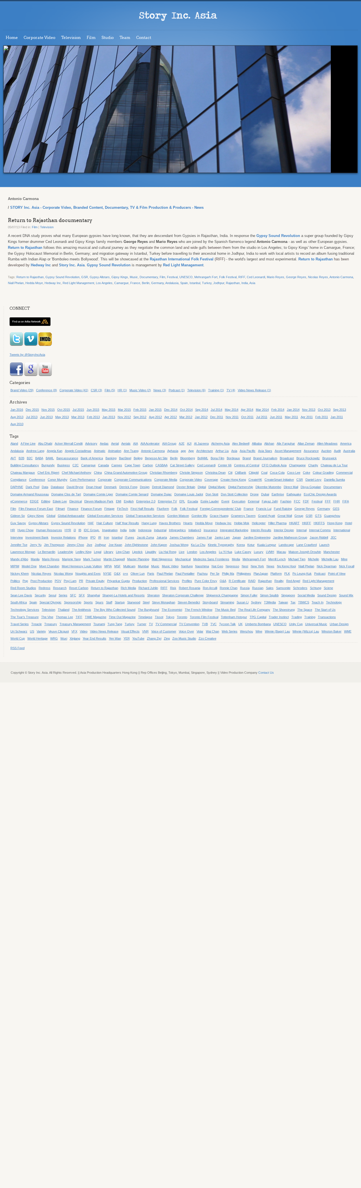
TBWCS (303, 602)
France (135, 283)
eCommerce (18, 501)
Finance (72, 508)
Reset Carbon (78, 588)
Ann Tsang (131, 451)
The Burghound (148, 609)
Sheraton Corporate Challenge (183, 595)
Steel (146, 602)
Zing (167, 638)
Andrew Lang (35, 451)
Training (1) (216, 390)
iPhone (83, 537)
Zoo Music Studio (184, 638)
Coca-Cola (277, 472)
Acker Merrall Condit (69, 443)
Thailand (63, 609)
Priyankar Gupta (118, 581)
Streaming (227, 602)
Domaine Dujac (161, 494)
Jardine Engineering (256, 537)
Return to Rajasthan (25, 247)
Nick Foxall (346, 566)
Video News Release (104, 631)
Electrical (75, 501)
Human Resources (49, 530)
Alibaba (257, 443)
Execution (238, 501)
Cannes (116, 465)
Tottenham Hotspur (234, 617)
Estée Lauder (210, 501)
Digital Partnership (240, 487)
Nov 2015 (48, 409)
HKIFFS (319, 523)
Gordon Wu (199, 515)
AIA (135, 443)
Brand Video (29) (22, 390)
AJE (181, 443)
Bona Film (217, 458)
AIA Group (169, 443)
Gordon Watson (178, 515)
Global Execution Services (105, 515)
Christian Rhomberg (163, 472)
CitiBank (240, 472)
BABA (39, 458)
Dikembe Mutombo (268, 487)
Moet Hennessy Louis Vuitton (82, 566)
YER (127, 638)
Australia (349, 451)
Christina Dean (215, 472)
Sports (88, 602)
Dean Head (94, 487)
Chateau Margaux (22, 472)
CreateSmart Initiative (279, 479)
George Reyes (296, 277)
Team (125, 37)
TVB (205, 624)
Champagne (297, 465)
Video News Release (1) (254, 390)
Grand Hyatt (266, 515)
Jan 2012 (201, 417)
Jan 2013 (108, 417)
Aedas (104, 443)
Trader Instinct (279, 617)
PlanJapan (261, 573)
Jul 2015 (78, 409)
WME (347, 631)
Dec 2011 (216, 417)
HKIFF (306, 523)
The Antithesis (81, 609)
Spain (184, 283)
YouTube (138, 638)
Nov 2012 (124, 417)
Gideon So (17, 515)
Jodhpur (218, 283)
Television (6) (196, 390)
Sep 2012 (139, 417)
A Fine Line (28, 443)
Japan (236, 537)
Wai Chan (212, 631)
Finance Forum (91, 508)
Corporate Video (39, 37)
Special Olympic (50, 602)
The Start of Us (325, 609)
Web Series (229, 631)
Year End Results (94, 638)
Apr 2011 (307, 417)
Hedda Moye (34, 283)
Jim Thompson (54, 544)
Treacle (36, 624)
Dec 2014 (170, 409)
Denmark (110, 487)
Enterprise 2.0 (145, 501)
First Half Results (142, 508)
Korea (241, 544)
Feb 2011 (321, 417)
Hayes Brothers (170, 523)
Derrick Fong (128, 487)
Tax (293, 602)
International (341, 530)
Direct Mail (291, 487)
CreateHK (255, 479)
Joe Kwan (115, 544)
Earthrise (278, 494)
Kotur (251, 544)
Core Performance (82, 479)
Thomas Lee (64, 617)
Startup (120, 602)
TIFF (79, 617)
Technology (334, 602)
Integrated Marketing (234, 530)
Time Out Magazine (122, 617)
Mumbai (143, 566)
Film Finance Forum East (36, 508)
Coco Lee (293, 472)
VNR (145, 631)
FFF (328, 501)
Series (63, 595)
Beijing (138, 458)
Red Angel (293, 581)
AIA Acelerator (150, 443)
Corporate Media (165, 479)
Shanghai (93, 595)
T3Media (270, 602)
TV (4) (230, 390)
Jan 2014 (293, 409)
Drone (254, 494)
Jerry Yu (35, 544)
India (244, 283)
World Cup (17, 638)
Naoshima (202, 566)
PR (81, 581)
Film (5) (110, 390)
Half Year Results (127, 523)
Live (181, 552)
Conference (37, 479)
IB (79, 530)
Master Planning (138, 559)
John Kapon (159, 544)
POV (58, 581)
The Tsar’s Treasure (24, 617)
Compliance (18, 479)
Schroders (300, 588)
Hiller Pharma (277, 523)
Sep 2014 (201, 409)
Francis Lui (263, 508)
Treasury (50, 624)
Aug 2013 (16, 417)
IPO (93, 537)
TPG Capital (258, 617)
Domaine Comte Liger (98, 494)
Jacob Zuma (145, 537)
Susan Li (242, 602)
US (32, 631)
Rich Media (128, 588)
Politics (15, 581)
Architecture (204, 451)
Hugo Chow (25, 530)
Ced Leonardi (256, 277)
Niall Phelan (16, 283)
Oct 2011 (247, 417)
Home (12, 37)
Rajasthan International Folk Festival (181, 259)
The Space (304, 609)
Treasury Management (75, 624)
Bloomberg (187, 458)
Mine (344, 559)
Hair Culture (104, 523)
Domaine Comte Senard (132, 494)
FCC (297, 501)
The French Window (198, 609)
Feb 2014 (277, 409)
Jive (89, 544)
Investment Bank (37, 537)
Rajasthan (233, 283)
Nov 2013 (308, 409)
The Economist (172, 609)
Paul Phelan (165, 573)
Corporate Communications (133, 479)
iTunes (129, 537)
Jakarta (162, 537)
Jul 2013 (32, 417)
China (98, 472)
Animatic (99, 451)
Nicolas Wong (63, 573)
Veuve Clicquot (59, 631)
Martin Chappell (114, 559)
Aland (14, 443)
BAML (50, 458)
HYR (68, 530)
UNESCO (186, 277)
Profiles (187, 581)
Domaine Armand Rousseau (29, 494)
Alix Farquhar (286, 443)
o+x (125, 573)
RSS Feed (17, 648)
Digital (202, 487)
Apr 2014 (247, 409)
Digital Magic (217, 487)
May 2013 (62, 417)
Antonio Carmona (341, 277)
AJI (189, 443)
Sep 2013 (339, 409)
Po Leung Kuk (302, 573)
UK (240, 624)
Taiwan (283, 602)
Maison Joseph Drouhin (305, 552)
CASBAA (161, 465)
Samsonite (283, 588)
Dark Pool (32, 487)
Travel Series (19, 624)
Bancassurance (67, 458)
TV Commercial (166, 624)
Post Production (41, 581)
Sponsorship (72, 602)
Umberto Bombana (258, 624)
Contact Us (266, 672)
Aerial (115, 443)
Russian (257, 588)
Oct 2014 (186, 409)
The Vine (47, 617)
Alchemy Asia (220, 443)
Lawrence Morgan (22, 552)
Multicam (129, 566)
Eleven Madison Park (98, 501)
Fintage (109, 508)
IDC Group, (92, 530)
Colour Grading (323, 472)
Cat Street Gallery (182, 465)
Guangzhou (332, 515)
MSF (117, 566)
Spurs (99, 602)
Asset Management (288, 451)
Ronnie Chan (228, 588)
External (253, 501)
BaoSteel (125, 458)
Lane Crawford (306, 544)
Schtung (315, 588)
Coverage (211, 479)
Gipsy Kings (119, 277)
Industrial (160, 530)
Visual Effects (130, 631)
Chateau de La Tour (334, 465)
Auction (326, 451)
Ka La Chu (198, 544)
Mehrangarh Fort (205, 277)
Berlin (145, 283)
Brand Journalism (265, 458)
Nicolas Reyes (318, 277)
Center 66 (225, 465)
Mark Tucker (92, 559)
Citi (230, 472)
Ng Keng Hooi (286, 566)
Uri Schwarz (18, 631)
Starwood (133, 602)
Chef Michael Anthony (76, 472)
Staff (109, 602)
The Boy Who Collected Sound (114, 609)
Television (71, 37)
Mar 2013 (77, 417)
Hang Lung (149, 523)
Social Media (306, 595)
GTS (318, 515)
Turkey (207, 283)
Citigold (254, 472)
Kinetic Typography (221, 544)
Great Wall (285, 515)
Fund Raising (283, 508)
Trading (296, 617)
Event (225, 501)
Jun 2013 (46, 417)
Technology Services (24, 609)
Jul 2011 (261, 417)
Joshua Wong (179, 544)
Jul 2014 (216, 409)
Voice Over (186, 631)
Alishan (269, 443)
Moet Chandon (49, 566)
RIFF (241, 277)
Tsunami (99, 624)
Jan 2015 (155, 409)
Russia (245, 588)
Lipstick (137, 552)
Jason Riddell (319, 537)
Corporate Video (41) (74, 390)
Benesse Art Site (156, 458)
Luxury (258, 552)
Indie (132, 530)
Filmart (60, 508)
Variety (41, 631)
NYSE (107, 573)
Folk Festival (228, 277)
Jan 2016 (16, 409)
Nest (245, 566)
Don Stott (212, 494)
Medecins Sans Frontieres (211, 559)
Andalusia (172, 283)
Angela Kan (54, 451)
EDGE (34, 501)
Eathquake (294, 494)
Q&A (223, 581)
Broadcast (287, 458)
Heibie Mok (241, 523)
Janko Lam (222, 537)
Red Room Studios (23, 588)
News (270, 566)
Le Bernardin (46, 552)
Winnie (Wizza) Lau (305, 631)
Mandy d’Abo (19, 559)
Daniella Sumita (334, 479)
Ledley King (83, 552)
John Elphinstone (136, 544)
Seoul (52, 595)
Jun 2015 (93, 409)
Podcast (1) (177, 390)
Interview (16, 537)
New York (257, 566)
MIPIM (14, 566)
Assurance (311, 451)
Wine (259, 631)
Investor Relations (63, 537)
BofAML (202, 458)
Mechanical (183, 559)
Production (139, 581)
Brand (247, 458)
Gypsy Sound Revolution (278, 236)
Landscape (286, 544)
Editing (45, 501)
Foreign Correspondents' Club (220, 508)
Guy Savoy (18, 523)
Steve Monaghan (163, 602)
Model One (29, 566)
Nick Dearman (326, 566)
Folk (174, 508)
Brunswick (329, 458)
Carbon (148, 465)
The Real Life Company (254, 609)
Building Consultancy (24, 465)
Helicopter (259, 523)
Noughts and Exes (88, 573)
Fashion (285, 501)
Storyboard (210, 602)
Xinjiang (75, 638)
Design (144, 487)
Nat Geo (217, 566)
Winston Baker (332, 631)
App (191, 451)
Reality (279, 581)
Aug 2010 (16, 424)
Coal (264, 472)
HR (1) (122, 390)
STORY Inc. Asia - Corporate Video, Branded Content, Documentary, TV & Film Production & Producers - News (107, 207)
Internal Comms (320, 530)
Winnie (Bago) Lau (277, 631)
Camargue (121, 283)
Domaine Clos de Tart (66, 494)
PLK (287, 573)
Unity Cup (296, 624)
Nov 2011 (232, 417)
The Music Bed (225, 609)
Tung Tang (114, 624)
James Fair (204, 537)
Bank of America (92, 458)
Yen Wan (115, 638)
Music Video (170, 566)
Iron (106, 537)
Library (108, 552)
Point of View (336, 573)
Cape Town (132, 465)
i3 (75, 530)
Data (45, 487)
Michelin (313, 559)
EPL (182, 501)
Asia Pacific (248, 451)
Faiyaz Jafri (270, 501)
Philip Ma (228, 573)
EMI (118, 501)
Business (63, 465)
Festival (172, 277)
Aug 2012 (155, 417)
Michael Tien (296, 559)
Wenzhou (246, 631)
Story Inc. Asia (72, 265)
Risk (173, 588)
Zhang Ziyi (154, 638)
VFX (74, 631)
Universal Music (316, 624)
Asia (252, 283)
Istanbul (195, 283)
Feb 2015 (139, 409)
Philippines (244, 573)
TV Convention (189, 624)
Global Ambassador (71, 515)
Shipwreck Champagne (222, 595)
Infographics (177, 530)
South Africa (18, 602)
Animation (114, 451)
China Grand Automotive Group (125, 472)
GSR (84, 277)
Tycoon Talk (227, 624)
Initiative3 (194, 530)
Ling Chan (123, 552)
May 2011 (291, 417)
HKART (294, 523)
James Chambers (182, 537)
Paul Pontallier (185, 573)
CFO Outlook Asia (274, 465)
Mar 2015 (124, 409)
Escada (193, 501)
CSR (299, 479)
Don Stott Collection (234, 494)
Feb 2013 (93, 417)
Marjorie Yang (71, 559)
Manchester (331, 552)
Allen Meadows (327, 443)
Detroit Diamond (163, 487)
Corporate (105, 479)
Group (298, 515)
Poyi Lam (70, 581)
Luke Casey (243, 552)
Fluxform (163, 508)
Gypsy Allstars (100, 277)
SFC (73, 595)
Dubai (265, 494)
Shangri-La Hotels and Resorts (123, 595)
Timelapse (145, 617)
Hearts (188, 523)
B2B (21, 458)
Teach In (317, 602)
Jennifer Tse (18, 544)
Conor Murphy (57, 479)
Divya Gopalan (311, 487)
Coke (306, 472)
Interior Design (284, 530)
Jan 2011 (337, 417)
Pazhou (202, 573)
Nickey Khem (19, 573)
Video (83, 631)
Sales (270, 588)
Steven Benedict (189, 602)
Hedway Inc (41, 265)
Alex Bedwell (240, 443)
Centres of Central (246, 465)
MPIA (108, 566)
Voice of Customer (163, 631)
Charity (313, 465)
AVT (13, 458)
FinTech (122, 508)
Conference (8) (46, 390)
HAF (91, 523)
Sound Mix (346, 595)
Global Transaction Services (145, 515)
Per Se (214, 573)
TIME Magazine (95, 617)
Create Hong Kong (233, 479)
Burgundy (48, 465)
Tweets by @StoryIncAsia (27, 354)
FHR (336, 501)
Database (57, 487)
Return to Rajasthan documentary (50, 220)
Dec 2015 (32, 409)
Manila (35, 559)
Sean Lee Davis (21, 595)
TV (151, 624)
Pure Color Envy (206, 581)
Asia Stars (265, 451)
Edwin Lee (60, 501)
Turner (141, 624)
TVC (213, 624)
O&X (117, 573)
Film (91, 37)
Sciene (328, 588)
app (183, 451)
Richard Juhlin (148, 588)
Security (40, 595)
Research (60, 588)
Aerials (126, 443)
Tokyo (170, 617)
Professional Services (164, 581)
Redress (44, 588)
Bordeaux (233, 458)
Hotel (348, 523)
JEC (333, 537)
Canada (103, 465)
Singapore (288, 595)
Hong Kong (334, 523)
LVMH (270, 552)
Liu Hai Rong (167, 552)
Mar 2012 (185, 417)
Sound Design (326, 595)
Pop (25, 581)
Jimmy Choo (75, 544)
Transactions (327, 617)
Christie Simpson (191, 472)
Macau (281, 552)
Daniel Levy (313, 479)
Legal (97, 552)
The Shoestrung (284, 609)
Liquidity (150, 552)
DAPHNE (16, 487)
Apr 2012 (170, 417)
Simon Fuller (249, 595)
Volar (200, 631)
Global (51, 515)
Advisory (91, 443)
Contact (143, 37)
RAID (252, 581)
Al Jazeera (201, 443)
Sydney (256, 602)
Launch (324, 544)
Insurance (210, 530)
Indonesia (144, 530)
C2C (75, 465)
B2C (30, 458)
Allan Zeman (306, 443)
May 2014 (231, 409)
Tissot (159, 617)
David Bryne (75, 487)
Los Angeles (104, 283)
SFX (82, 595)
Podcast (319, 573)
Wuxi (63, 638)
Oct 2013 (324, 409)
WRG (54, 638)
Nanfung (187, 566)
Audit (337, 451)
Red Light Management (183, 265)
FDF (306, 501)
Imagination (110, 530)
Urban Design (339, 624)
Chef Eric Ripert (48, 472)
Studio (108, 37)
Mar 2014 (262, 409)
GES (336, 508)
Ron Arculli (210, 588)
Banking (110, 458)
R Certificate (237, 581)
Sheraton (153, 595)
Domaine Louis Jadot (188, 494)
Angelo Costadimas (78, 451)
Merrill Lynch (277, 559)
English (129, 501)
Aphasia (172, 451)
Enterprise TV (167, 501)
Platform (276, 573)
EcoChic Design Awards (320, 494)
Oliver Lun (138, 573)
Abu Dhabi (45, 443)
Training (309, 617)
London (192, 552)
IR (99, 537)
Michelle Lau (330, 559)
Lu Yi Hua (225, 552)
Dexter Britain (186, 487)
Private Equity (95, 581)
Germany (157, 283)
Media (236, 559)
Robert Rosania (189, 588)
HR (12, 530)
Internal (301, 530)
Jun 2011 (276, 417)
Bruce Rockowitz (308, 458)
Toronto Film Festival (204, 617)
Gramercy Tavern (243, 515)
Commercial (344, 472)
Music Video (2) (140, 390)
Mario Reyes (275, 277)
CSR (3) (96, 390)
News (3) (159, 390)
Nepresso (232, 566)
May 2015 (108, 409)
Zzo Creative (207, 638)
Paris (150, 573)
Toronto (182, 617)
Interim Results (261, 530)
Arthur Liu (222, 451)
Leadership (65, 552)
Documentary (149, 277)
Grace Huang (219, 515)
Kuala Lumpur (266, 544)
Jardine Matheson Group (290, 537)
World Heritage (37, 638)
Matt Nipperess (162, 559)
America (345, 443)
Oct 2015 (63, 409)
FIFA (345, 501)
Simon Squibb (269, 595)
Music (134, 277)
